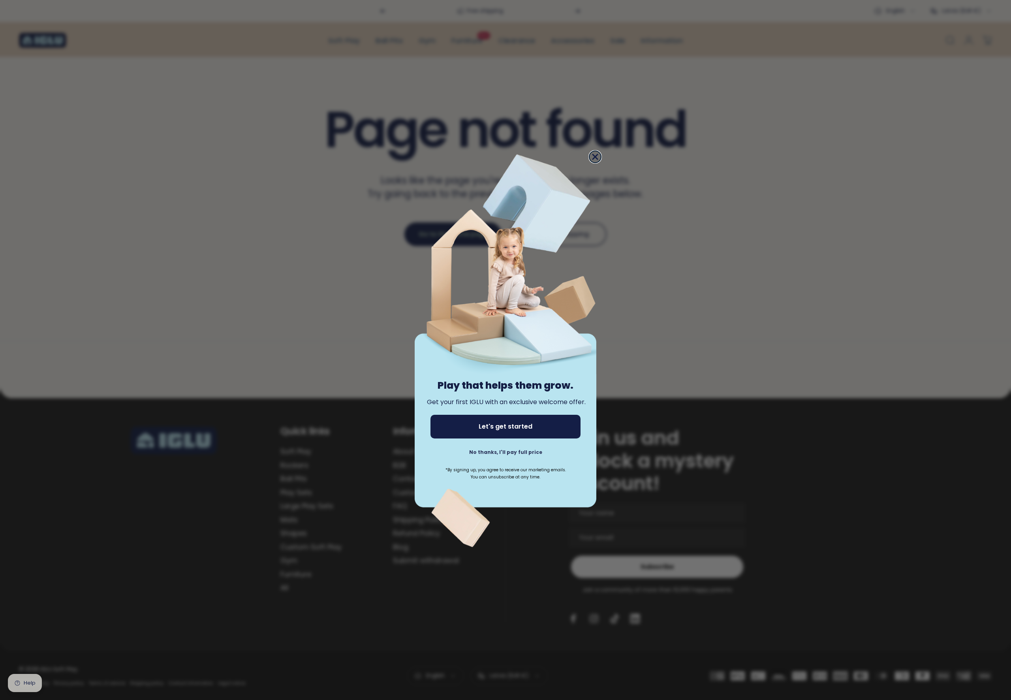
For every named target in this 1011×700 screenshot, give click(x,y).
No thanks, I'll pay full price (505, 452)
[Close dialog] (595, 157)
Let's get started (505, 426)
